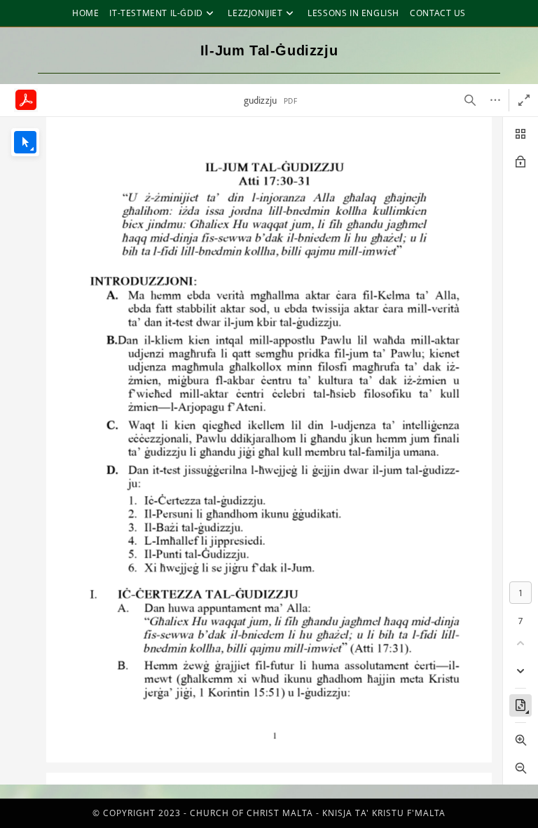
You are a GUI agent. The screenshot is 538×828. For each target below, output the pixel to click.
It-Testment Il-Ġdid (155, 13)
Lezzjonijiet (255, 13)
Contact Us (438, 13)
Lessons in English (353, 13)
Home (85, 13)
